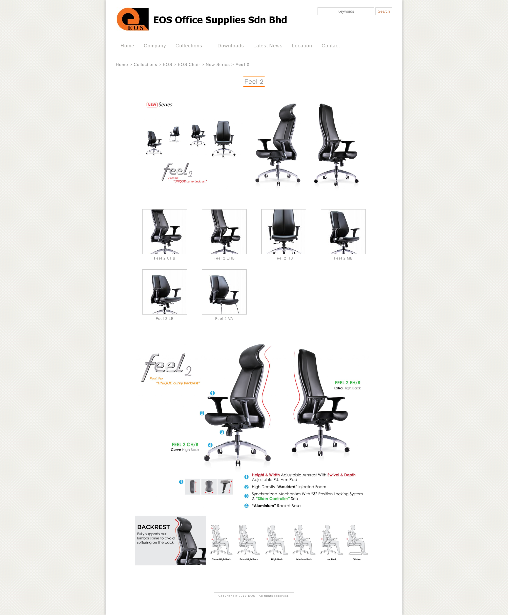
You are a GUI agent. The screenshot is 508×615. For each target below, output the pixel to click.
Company (155, 45)
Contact (331, 45)
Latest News (268, 45)
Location (302, 45)
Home (127, 45)
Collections (186, 46)
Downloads (231, 45)
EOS (167, 64)
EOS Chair (189, 64)
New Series (218, 64)
